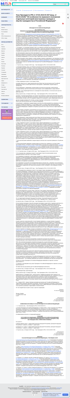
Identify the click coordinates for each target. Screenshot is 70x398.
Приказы (3, 46)
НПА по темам (4, 38)
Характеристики (4, 78)
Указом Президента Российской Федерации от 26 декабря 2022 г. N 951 (45, 60)
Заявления (3, 48)
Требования (3, 74)
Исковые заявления (5, 95)
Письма (2, 61)
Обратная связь (44, 391)
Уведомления (4, 76)
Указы (2, 33)
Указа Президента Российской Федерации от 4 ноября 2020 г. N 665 (37, 346)
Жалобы (3, 55)
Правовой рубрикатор (27, 391)
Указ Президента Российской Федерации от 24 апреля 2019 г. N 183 (37, 359)
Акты (2, 44)
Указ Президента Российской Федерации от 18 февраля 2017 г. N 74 (33, 339)
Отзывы (2, 85)
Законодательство (6, 24)
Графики (3, 53)
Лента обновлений (36, 391)
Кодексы (3, 27)
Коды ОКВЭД (4, 21)
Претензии (3, 87)
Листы (2, 59)
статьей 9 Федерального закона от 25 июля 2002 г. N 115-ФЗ (39, 145)
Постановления (4, 31)
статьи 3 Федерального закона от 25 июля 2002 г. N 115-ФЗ (43, 44)
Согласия (3, 70)
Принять (65, 394)
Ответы (2, 93)
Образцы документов (6, 41)
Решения (3, 68)
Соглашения (3, 72)
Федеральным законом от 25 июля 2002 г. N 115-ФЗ (35, 187)
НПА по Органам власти (6, 36)
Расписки (3, 65)
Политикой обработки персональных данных (40, 387)
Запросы (3, 91)
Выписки (3, 51)
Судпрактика (4, 99)
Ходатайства (4, 89)
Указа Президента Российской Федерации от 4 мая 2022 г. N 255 (37, 358)
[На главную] (6, 4)
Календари (4, 17)
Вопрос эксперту (5, 13)
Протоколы (3, 63)
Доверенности (4, 82)
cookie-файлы (59, 387)
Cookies (57, 395)
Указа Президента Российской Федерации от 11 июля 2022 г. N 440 (38, 368)
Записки (3, 57)
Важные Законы (4, 29)
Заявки (2, 80)
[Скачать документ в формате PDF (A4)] (63, 23)
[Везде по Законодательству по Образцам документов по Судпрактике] (59, 4)
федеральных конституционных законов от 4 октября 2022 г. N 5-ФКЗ (42, 34)
